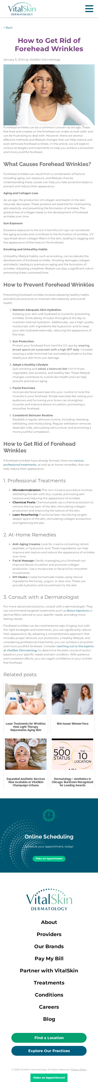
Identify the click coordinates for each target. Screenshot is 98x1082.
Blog (49, 1019)
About (49, 922)
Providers (49, 934)
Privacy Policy (79, 1069)
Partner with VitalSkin (49, 971)
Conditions (49, 995)
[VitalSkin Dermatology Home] (22, 8)
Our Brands (49, 946)
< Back (8, 27)
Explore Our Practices (49, 1051)
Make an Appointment (49, 858)
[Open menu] (89, 8)
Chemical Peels (24, 502)
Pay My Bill (49, 958)
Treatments (49, 983)
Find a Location (49, 1038)
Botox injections (78, 610)
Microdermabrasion (26, 490)
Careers (49, 1007)
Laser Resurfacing (25, 514)
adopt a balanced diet (52, 368)
